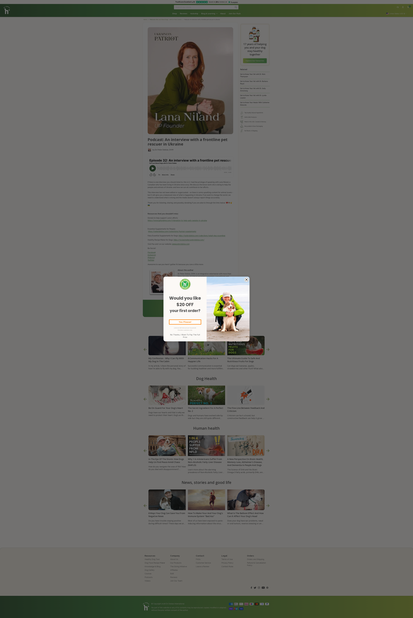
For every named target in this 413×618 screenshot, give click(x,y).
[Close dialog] (246, 279)
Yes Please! (185, 322)
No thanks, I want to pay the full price (185, 336)
